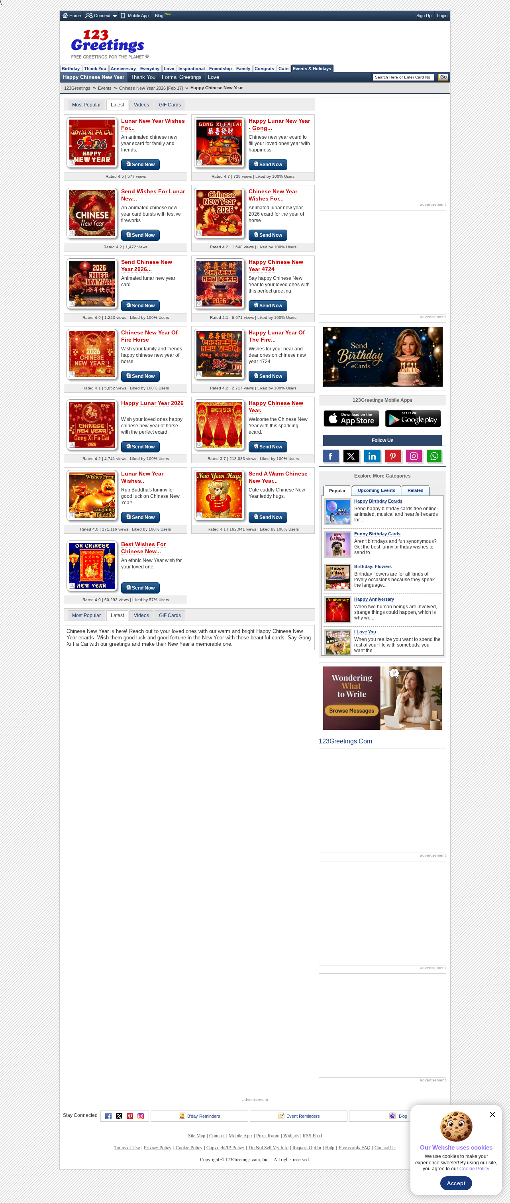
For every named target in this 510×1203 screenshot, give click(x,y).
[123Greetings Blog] (382, 697)
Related (416, 490)
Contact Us (385, 1147)
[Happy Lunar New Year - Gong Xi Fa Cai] (219, 142)
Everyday (149, 68)
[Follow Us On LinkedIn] (372, 456)
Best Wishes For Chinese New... (143, 547)
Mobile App (138, 15)
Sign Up (424, 15)
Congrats (264, 68)
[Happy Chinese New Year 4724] (219, 283)
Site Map (196, 1135)
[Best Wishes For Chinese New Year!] (92, 565)
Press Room (267, 1135)
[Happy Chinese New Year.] (219, 424)
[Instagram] (140, 1116)
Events (105, 88)
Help (329, 1147)
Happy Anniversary (374, 599)
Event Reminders (303, 1116)
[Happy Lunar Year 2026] (92, 424)
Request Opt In (306, 1147)
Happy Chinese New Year (93, 77)
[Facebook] (108, 1116)
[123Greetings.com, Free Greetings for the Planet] (109, 43)
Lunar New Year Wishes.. (142, 477)
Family (243, 68)
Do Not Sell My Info (268, 1147)
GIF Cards (170, 105)
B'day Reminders (203, 1116)
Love (169, 68)
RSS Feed (312, 1135)
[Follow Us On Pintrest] (393, 456)
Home (75, 15)
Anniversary (123, 68)
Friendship (220, 68)
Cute (283, 68)
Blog (159, 15)
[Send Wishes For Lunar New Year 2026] (92, 212)
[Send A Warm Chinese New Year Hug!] (219, 494)
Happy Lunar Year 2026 (152, 403)
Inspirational (191, 68)
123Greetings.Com (345, 741)
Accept (456, 1183)
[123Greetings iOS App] (351, 418)
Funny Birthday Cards (377, 533)
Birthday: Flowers (373, 566)
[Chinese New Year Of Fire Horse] (92, 353)
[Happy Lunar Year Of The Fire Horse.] (219, 353)
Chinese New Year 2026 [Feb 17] (151, 88)
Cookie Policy (189, 1147)
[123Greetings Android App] (413, 418)
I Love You (365, 631)
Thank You (95, 68)
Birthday (71, 68)
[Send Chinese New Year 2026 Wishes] (92, 283)
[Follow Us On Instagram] (414, 456)
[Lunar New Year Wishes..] (92, 494)
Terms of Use (127, 1147)
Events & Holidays (312, 68)
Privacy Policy (157, 1147)
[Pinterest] (130, 1116)
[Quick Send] (72, 162)
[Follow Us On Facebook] (331, 456)
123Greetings (77, 88)
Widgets (291, 1135)
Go (443, 77)
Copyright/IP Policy (225, 1147)
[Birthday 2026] (383, 356)
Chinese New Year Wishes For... (273, 195)
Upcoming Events (376, 490)
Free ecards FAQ (355, 1147)
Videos (141, 105)
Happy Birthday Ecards (378, 501)
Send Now (143, 164)
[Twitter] (119, 1116)
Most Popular (86, 105)
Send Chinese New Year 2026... (146, 265)
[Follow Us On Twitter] (351, 456)
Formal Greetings (182, 77)
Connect (102, 15)
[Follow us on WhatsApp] (434, 456)
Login (442, 15)
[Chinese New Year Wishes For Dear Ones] (219, 212)
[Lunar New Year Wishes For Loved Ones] (92, 142)
